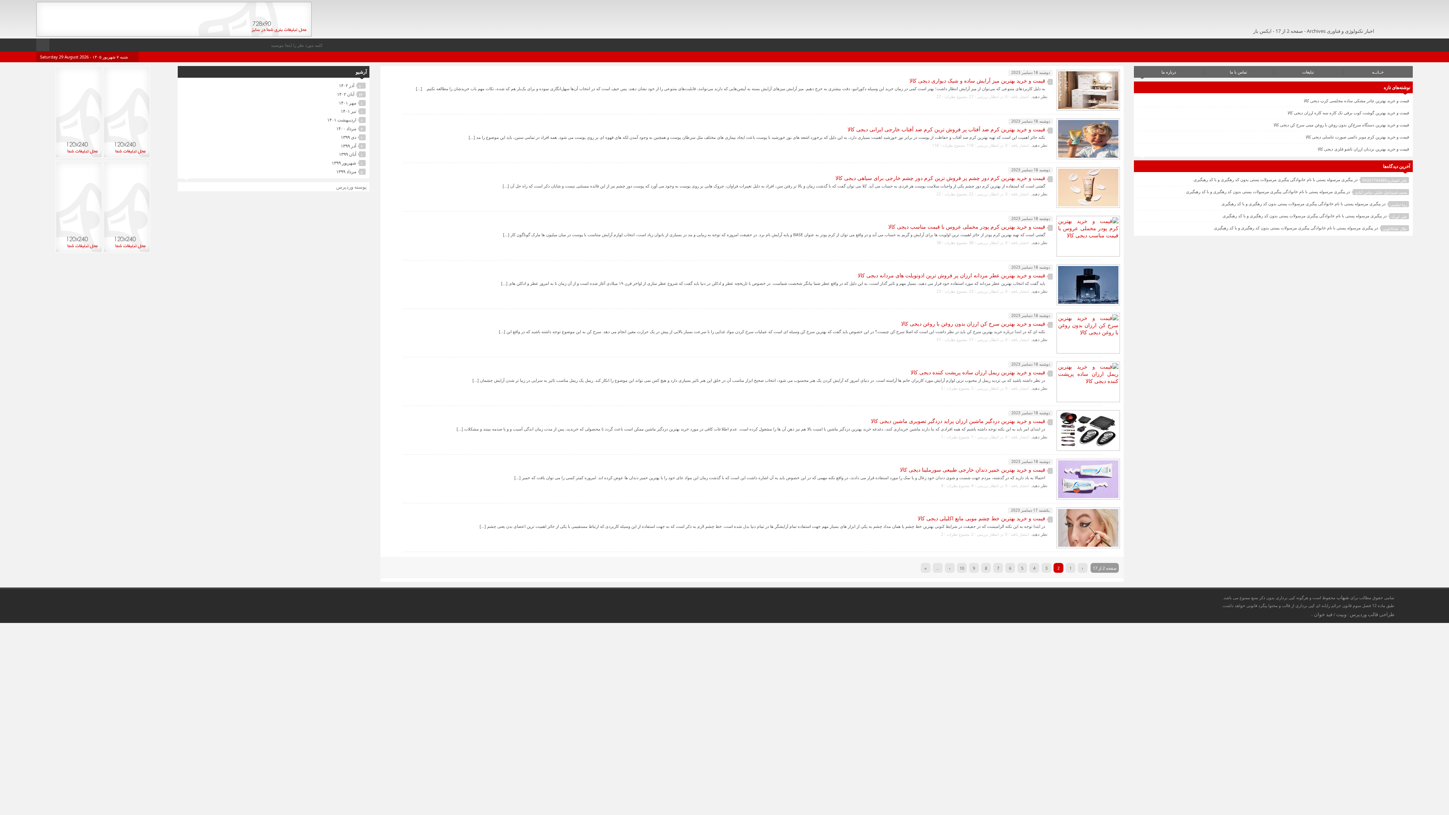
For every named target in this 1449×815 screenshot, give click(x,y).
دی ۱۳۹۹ (348, 137)
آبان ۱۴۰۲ (345, 94)
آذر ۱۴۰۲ (346, 85)
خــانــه (1378, 72)
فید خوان (1323, 614)
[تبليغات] (126, 156)
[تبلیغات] (174, 34)
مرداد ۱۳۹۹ (346, 171)
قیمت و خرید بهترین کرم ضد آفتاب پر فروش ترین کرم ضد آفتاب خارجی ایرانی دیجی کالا (946, 129)
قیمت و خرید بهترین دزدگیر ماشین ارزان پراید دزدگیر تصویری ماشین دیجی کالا (958, 420)
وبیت (1341, 614)
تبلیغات (1308, 72)
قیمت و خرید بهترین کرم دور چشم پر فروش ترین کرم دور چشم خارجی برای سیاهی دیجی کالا (940, 177)
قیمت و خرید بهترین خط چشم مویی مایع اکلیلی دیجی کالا (981, 518)
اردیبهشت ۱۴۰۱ (341, 120)
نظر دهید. (1039, 96)
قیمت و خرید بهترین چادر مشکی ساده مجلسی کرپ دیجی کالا (1356, 100)
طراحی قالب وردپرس (1372, 614)
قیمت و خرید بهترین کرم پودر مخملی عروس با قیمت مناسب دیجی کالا (966, 226)
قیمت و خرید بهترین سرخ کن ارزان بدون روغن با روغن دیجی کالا (973, 323)
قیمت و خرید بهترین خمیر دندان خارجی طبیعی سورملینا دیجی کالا (972, 469)
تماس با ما (1238, 72)
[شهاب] (1381, 17)
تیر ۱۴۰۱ (348, 111)
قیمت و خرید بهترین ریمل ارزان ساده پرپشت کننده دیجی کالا (978, 372)
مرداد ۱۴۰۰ (346, 128)
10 (962, 568)
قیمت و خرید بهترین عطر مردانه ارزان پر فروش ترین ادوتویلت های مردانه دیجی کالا (951, 275)
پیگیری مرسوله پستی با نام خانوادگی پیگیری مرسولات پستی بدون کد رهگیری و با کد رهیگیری (1273, 179)
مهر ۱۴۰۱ (347, 103)
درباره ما (1168, 72)
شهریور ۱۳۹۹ (344, 163)
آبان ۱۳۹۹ (347, 154)
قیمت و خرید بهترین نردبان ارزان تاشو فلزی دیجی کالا (1363, 149)
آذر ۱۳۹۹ (348, 146)
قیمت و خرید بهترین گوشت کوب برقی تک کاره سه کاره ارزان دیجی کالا (1348, 112)
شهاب (1343, 597)
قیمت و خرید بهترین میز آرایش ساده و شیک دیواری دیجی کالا (977, 80)
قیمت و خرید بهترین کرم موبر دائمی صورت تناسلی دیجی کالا (1357, 137)
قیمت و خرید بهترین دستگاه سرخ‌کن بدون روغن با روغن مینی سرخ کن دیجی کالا (1341, 125)
